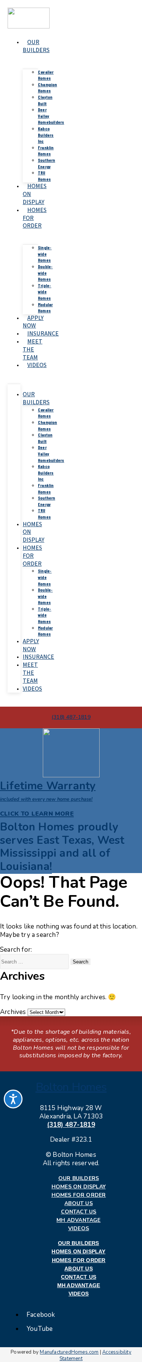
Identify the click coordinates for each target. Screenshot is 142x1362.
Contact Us (79, 1212)
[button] (62, 846)
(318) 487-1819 (71, 1124)
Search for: (16, 949)
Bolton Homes (71, 1087)
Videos (37, 365)
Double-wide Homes (45, 273)
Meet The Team (32, 349)
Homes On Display (78, 1186)
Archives (13, 1012)
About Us (78, 1203)
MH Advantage (78, 1220)
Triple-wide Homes (44, 292)
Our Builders (36, 46)
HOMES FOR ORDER (32, 556)
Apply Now (33, 322)
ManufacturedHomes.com (69, 1352)
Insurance (43, 333)
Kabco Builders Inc (46, 135)
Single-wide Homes (44, 254)
